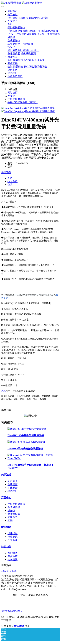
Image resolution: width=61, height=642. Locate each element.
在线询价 (6, 172)
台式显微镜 (14, 507)
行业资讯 (13, 536)
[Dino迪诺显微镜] (30, 2)
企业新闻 (13, 540)
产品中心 (13, 96)
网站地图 (13, 553)
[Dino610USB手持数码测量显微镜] (27, 429)
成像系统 (13, 517)
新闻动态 (6, 526)
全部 (10, 24)
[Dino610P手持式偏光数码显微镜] (26, 442)
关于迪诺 (6, 474)
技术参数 (13, 181)
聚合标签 (13, 556)
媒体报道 (13, 533)
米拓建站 (19, 626)
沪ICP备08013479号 (13, 611)
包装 (10, 184)
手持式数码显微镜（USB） (23, 102)
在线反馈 (13, 487)
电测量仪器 (14, 513)
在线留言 (13, 484)
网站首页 (13, 11)
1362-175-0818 (9, 570)
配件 (10, 520)
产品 (3, 391)
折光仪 (11, 510)
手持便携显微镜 (16, 99)
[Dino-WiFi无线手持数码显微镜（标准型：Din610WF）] (34, 458)
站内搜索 (13, 559)
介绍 (10, 178)
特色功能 (6, 546)
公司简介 (13, 481)
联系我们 (13, 491)
